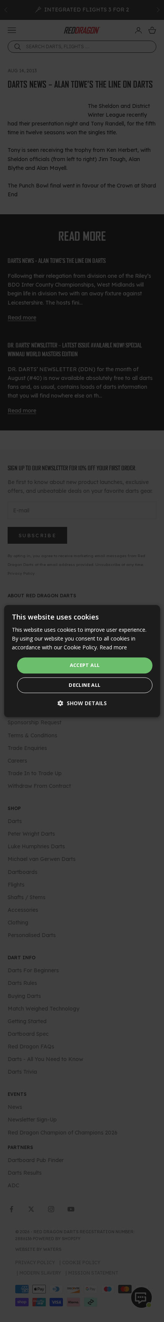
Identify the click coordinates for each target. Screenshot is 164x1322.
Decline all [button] (84, 684)
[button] (82, 703)
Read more (113, 647)
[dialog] (82, 661)
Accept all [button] (85, 665)
